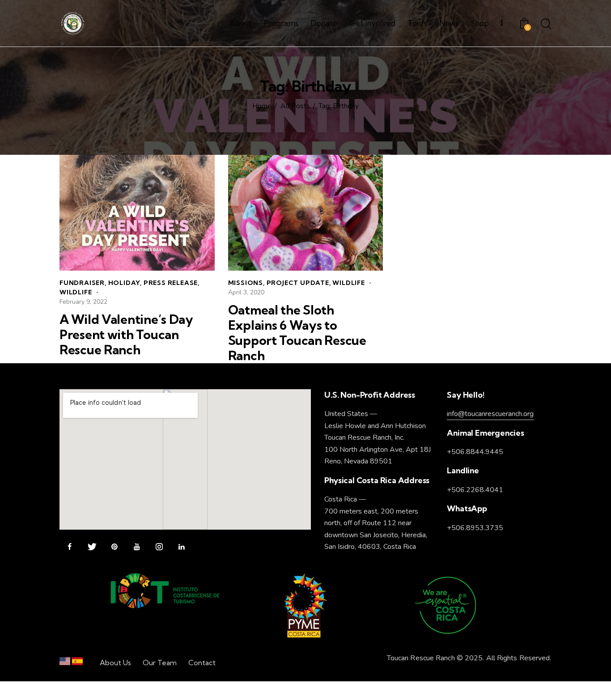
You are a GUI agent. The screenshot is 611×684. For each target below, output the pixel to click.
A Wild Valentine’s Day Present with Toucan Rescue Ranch (126, 334)
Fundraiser (82, 283)
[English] (64, 663)
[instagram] (159, 547)
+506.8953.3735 (475, 528)
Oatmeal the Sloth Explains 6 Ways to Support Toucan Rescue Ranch (297, 332)
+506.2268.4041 (475, 490)
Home (262, 106)
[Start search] (546, 24)
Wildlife (75, 292)
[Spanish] (77, 663)
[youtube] (137, 547)
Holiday (124, 283)
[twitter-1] (92, 547)
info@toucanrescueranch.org (490, 414)
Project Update (298, 283)
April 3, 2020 (246, 292)
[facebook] (69, 547)
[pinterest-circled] (114, 547)
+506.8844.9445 (475, 452)
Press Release (171, 283)
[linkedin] (181, 547)
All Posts (295, 106)
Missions (245, 283)
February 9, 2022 (83, 301)
